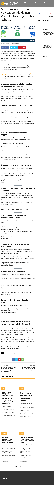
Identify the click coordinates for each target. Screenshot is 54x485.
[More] (28, 47)
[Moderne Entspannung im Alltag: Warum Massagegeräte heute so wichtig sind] (9, 430)
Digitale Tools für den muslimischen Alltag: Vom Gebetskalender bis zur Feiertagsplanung (27, 441)
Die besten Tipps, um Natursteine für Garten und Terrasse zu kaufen (47, 54)
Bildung (4, 433)
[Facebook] (13, 359)
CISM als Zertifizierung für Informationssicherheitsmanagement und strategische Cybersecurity (26, 396)
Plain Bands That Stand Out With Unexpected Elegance (28, 368)
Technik (21, 388)
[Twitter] (16, 359)
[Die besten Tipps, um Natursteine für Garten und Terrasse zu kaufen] (39, 54)
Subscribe (51, 13)
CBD (3, 388)
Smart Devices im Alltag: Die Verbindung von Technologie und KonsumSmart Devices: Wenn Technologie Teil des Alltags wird (8, 398)
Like (39, 13)
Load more (17, 466)
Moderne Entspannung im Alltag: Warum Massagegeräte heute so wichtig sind (9, 441)
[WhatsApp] (22, 359)
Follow (45, 13)
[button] (52, 6)
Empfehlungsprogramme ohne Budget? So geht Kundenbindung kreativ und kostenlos (8, 369)
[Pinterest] (19, 359)
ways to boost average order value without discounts (17, 353)
